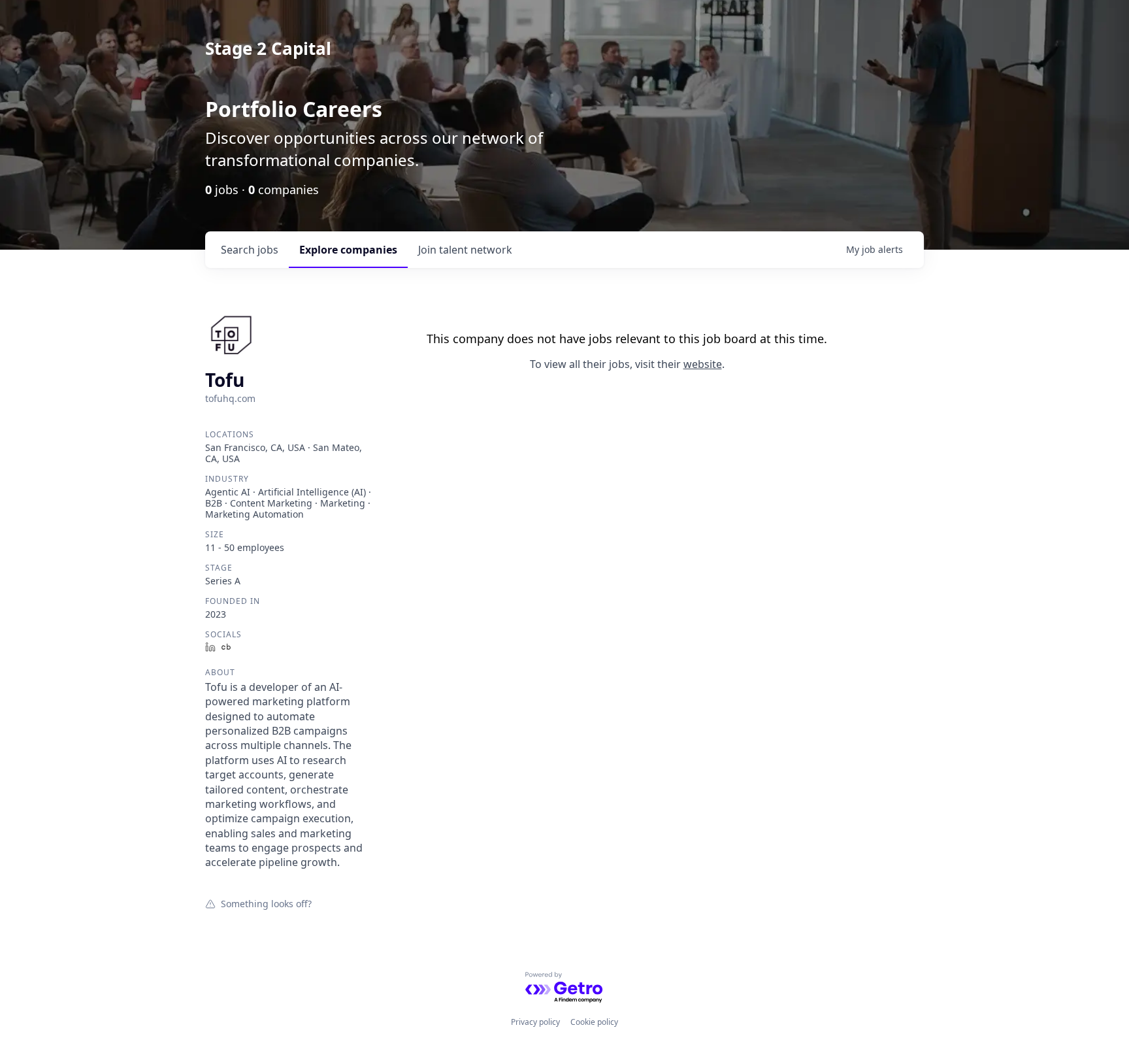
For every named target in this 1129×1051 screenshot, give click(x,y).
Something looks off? (266, 903)
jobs (249, 249)
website (702, 364)
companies (348, 249)
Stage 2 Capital (268, 48)
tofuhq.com (230, 398)
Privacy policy (535, 1021)
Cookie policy (594, 1021)
